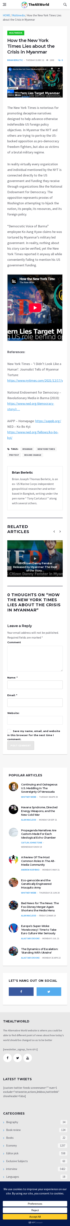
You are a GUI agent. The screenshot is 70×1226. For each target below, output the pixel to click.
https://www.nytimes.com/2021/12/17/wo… (38, 380)
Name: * (12, 677)
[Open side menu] (4, 4)
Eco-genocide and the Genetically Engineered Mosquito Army (36, 884)
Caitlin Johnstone (31, 842)
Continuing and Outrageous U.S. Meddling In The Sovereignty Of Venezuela (39, 788)
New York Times (46, 449)
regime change (32, 455)
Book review (13, 1130)
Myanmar (27, 449)
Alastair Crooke (30, 938)
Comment (14, 642)
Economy (11, 1145)
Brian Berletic (15, 60)
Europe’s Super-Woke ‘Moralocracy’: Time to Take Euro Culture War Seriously (38, 929)
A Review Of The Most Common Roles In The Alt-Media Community (38, 861)
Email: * (12, 695)
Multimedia (18, 15)
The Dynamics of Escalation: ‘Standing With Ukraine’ (39, 950)
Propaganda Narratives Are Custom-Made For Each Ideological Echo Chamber (38, 834)
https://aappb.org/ (48, 421)
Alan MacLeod (28, 819)
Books (10, 1137)
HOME (6, 15)
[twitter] (49, 991)
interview (11, 1169)
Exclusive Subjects (17, 1161)
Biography (12, 1122)
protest (14, 455)
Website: (13, 713)
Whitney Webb (28, 796)
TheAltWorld (38, 4)
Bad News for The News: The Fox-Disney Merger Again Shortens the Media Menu (40, 907)
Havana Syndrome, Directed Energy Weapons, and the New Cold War (39, 811)
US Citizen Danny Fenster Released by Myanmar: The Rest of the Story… (35, 566)
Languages (12, 1176)
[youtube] (27, 1058)
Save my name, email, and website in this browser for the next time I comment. (33, 735)
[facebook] (21, 991)
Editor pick (12, 1153)
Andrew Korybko (30, 869)
